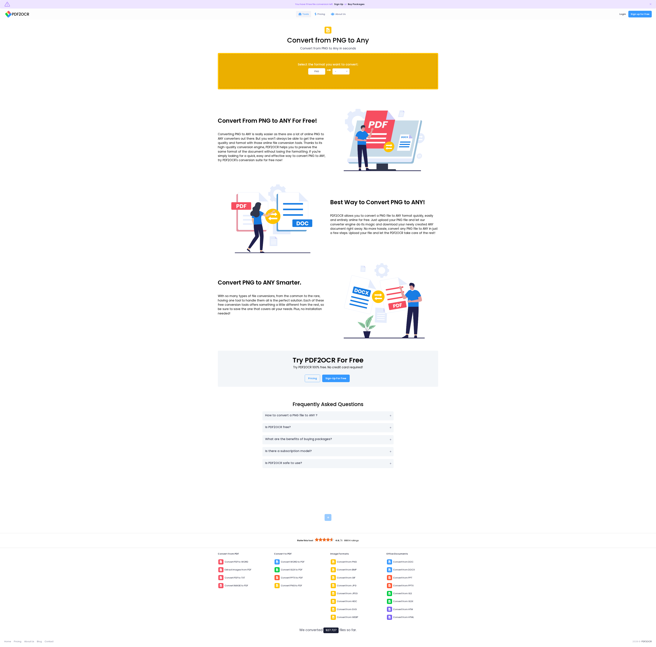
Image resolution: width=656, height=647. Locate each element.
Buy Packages (356, 4)
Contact (49, 641)
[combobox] (341, 71)
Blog (39, 641)
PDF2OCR (646, 641)
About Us (29, 641)
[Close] (650, 4)
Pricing (17, 641)
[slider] (324, 540)
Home (7, 641)
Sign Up (338, 4)
